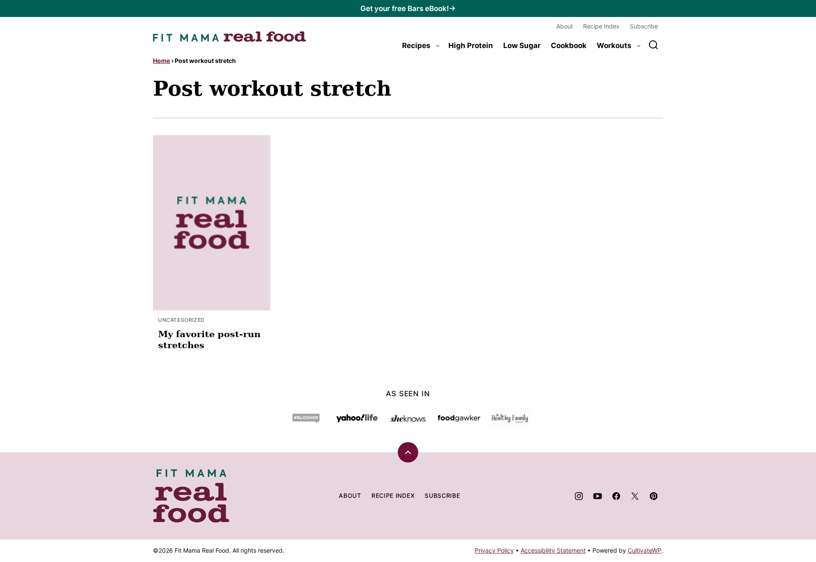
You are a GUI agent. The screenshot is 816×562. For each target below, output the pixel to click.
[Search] (653, 45)
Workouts (614, 45)
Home (161, 60)
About (564, 26)
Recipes (416, 45)
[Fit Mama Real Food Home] (229, 36)
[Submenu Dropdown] (437, 45)
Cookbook (568, 45)
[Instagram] (579, 496)
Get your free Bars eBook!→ (408, 8)
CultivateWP (644, 550)
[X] (635, 496)
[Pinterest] (653, 496)
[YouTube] (597, 496)
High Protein (470, 45)
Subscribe (644, 26)
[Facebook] (616, 496)
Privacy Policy (494, 550)
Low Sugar (522, 45)
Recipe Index (601, 26)
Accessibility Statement (553, 550)
